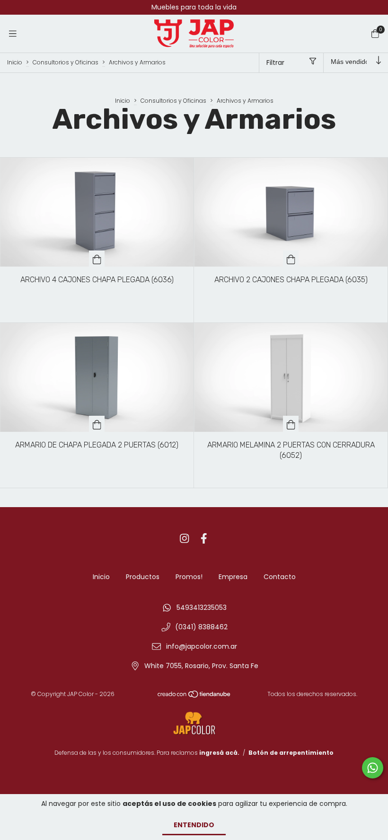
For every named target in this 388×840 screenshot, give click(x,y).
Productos (142, 576)
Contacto (280, 576)
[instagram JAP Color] (185, 538)
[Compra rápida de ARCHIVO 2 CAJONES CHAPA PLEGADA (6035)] (291, 258)
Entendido (194, 825)
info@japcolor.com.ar (201, 646)
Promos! (189, 576)
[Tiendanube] (194, 696)
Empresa (233, 576)
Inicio (14, 62)
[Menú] (12, 33)
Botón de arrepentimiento (291, 753)
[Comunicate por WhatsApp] (372, 767)
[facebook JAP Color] (204, 538)
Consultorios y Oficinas (65, 62)
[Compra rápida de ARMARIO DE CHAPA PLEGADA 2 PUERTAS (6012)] (97, 424)
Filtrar (275, 62)
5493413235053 (201, 607)
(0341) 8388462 (201, 627)
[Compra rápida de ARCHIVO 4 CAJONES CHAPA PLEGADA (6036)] (97, 258)
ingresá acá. (219, 753)
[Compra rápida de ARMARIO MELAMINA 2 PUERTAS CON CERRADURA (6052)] (291, 424)
